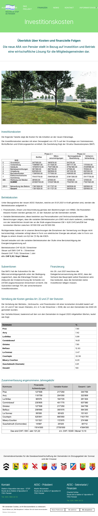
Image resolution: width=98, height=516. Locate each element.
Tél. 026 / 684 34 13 (9, 497)
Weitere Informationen (9, 512)
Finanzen (42, 8)
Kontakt (69, 8)
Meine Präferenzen (57, 510)
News (56, 8)
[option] (6, 466)
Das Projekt (27, 7)
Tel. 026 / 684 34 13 (75, 501)
